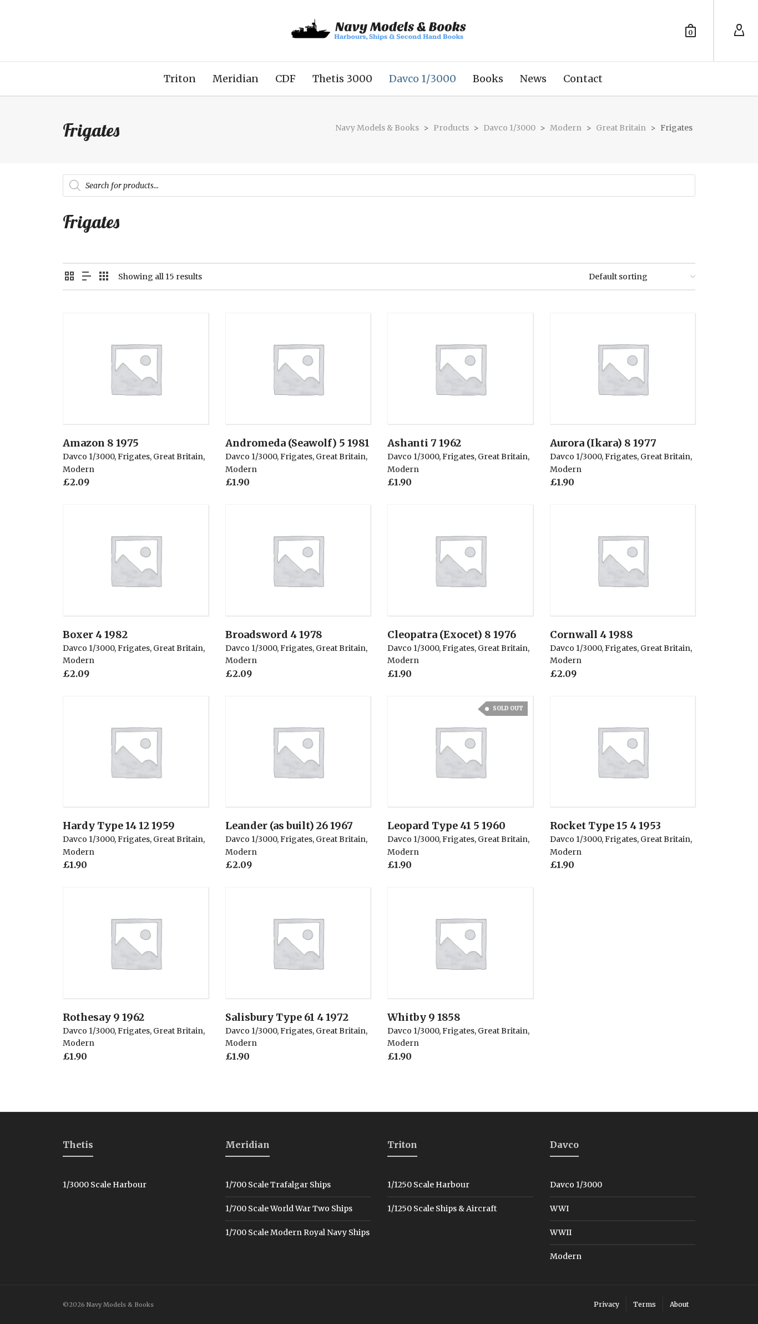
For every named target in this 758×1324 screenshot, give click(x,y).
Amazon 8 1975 (101, 443)
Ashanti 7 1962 (424, 443)
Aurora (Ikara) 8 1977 (603, 443)
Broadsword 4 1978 (273, 634)
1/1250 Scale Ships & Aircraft (442, 1208)
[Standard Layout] (69, 276)
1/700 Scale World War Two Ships (288, 1208)
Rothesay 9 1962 (103, 1017)
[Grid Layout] (103, 276)
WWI (559, 1208)
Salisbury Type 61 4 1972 (286, 1017)
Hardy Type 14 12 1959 (119, 825)
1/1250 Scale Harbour (428, 1185)
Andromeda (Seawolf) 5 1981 (297, 443)
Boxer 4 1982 (95, 634)
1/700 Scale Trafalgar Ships (278, 1185)
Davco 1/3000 (88, 457)
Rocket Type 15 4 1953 (605, 825)
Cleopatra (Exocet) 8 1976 (451, 634)
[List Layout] (86, 276)
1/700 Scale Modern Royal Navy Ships (297, 1232)
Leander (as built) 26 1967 (289, 825)
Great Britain (178, 457)
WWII (561, 1232)
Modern (78, 469)
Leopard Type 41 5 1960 (446, 825)
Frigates (134, 457)
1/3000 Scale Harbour (104, 1185)
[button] (88, 399)
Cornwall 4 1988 (591, 634)
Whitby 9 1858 (424, 1017)
